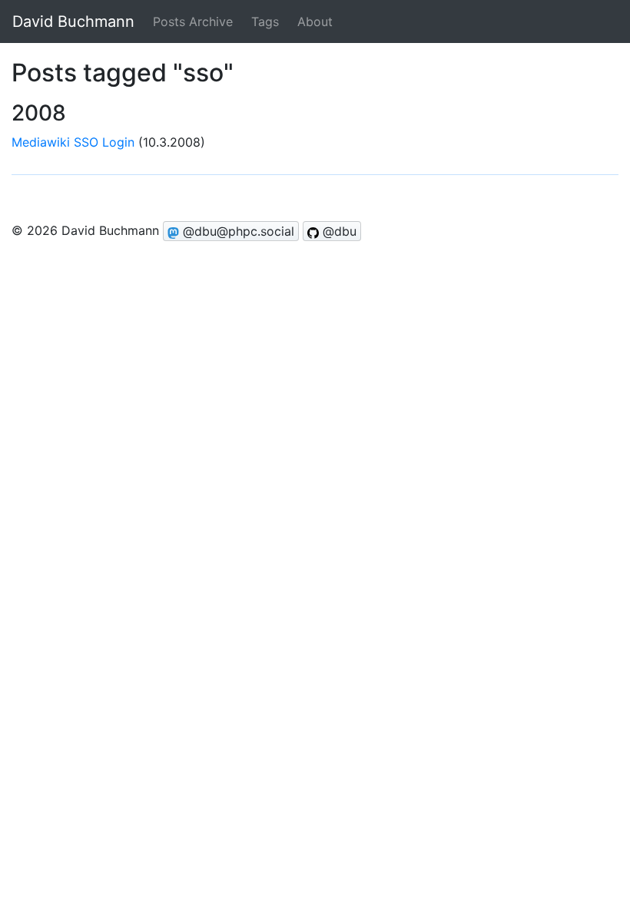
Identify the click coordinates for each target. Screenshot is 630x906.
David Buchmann (73, 21)
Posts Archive (193, 21)
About (315, 21)
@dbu (337, 231)
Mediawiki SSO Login (73, 142)
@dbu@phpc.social (236, 231)
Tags (265, 21)
